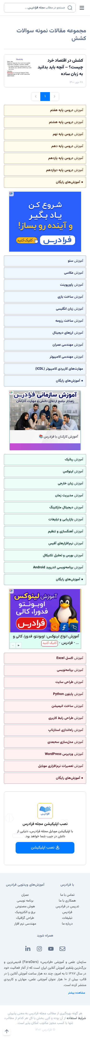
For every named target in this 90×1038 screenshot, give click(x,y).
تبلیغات (67, 918)
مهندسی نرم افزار (25, 923)
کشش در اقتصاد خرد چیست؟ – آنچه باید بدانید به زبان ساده (60, 67)
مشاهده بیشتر (76, 993)
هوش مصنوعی (25, 906)
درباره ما (67, 923)
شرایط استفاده (76, 1018)
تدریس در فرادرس (67, 906)
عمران (25, 895)
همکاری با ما (67, 900)
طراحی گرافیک (25, 918)
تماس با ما (67, 895)
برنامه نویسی (25, 900)
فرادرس (67, 912)
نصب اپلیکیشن (42, 848)
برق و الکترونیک (25, 912)
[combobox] (36, 7)
